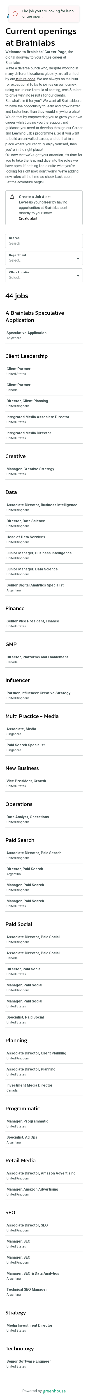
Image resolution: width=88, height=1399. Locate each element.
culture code (25, 79)
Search (14, 238)
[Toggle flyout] (78, 258)
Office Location (19, 272)
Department (17, 255)
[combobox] (9, 260)
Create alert (28, 218)
